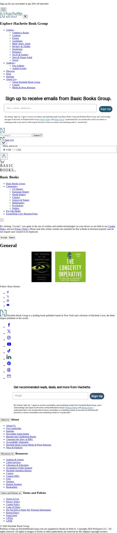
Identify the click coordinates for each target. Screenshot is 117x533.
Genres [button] (9, 30)
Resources (6, 454)
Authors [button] (10, 63)
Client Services (13, 462)
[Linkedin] (9, 359)
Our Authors (18, 65)
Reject (12, 237)
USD (9, 149)
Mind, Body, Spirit (21, 43)
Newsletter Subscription (17, 434)
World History (19, 194)
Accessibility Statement (17, 442)
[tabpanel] (58, 268)
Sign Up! (9, 140)
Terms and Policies (10, 493)
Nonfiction (17, 49)
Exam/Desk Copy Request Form (21, 213)
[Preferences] (3, 143)
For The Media (13, 211)
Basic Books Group (15, 183)
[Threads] (9, 372)
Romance (16, 52)
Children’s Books (20, 32)
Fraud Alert (11, 515)
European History (20, 192)
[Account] (4, 156)
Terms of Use (12, 499)
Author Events (19, 68)
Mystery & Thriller (21, 46)
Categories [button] (11, 186)
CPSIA (9, 518)
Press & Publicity (14, 447)
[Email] (9, 378)
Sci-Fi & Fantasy (20, 54)
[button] (15, 170)
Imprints (10, 76)
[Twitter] (9, 333)
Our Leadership (13, 428)
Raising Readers (14, 484)
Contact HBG (13, 476)
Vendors (10, 481)
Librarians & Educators (17, 465)
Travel (15, 60)
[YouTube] (9, 346)
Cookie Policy (13, 504)
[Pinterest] (9, 365)
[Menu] (3, 10)
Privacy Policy (13, 501)
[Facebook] (9, 327)
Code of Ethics (13, 507)
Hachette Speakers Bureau (19, 470)
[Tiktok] (9, 352)
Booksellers (11, 487)
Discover (10, 71)
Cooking (16, 35)
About (4, 420)
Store (8, 74)
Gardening (17, 41)
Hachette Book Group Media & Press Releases (28, 445)
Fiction (15, 38)
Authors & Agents (15, 459)
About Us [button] (11, 79)
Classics (16, 197)
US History (17, 189)
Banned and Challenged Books (21, 436)
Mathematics (18, 202)
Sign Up (106, 109)
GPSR (9, 521)
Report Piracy (12, 512)
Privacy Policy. (22, 229)
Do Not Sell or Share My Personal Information (28, 510)
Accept (4, 237)
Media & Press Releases (23, 87)
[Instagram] (9, 340)
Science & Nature (20, 200)
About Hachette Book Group (26, 82)
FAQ (8, 479)
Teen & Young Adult (22, 57)
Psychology (17, 205)
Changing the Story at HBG (19, 439)
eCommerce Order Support (19, 468)
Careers (16, 85)
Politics (15, 208)
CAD (18, 149)
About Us (11, 425)
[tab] (58, 220)
